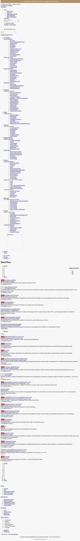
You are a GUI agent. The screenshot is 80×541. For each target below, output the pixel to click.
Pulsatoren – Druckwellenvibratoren (19, 98)
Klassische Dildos (14, 115)
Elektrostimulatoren (15, 88)
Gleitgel (12, 226)
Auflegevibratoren (14, 101)
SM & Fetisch (7, 150)
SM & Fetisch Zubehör (15, 151)
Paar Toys (12, 40)
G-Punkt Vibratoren (15, 96)
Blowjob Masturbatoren (16, 72)
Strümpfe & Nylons (15, 191)
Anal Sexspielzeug (14, 127)
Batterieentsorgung (8, 492)
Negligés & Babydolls (15, 171)
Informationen (4, 497)
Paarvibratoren (13, 43)
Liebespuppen (13, 70)
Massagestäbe (13, 106)
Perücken (12, 194)
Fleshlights (12, 74)
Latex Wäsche (13, 206)
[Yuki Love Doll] (5, 456)
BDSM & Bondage (8, 139)
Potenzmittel (13, 216)
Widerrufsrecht (7, 512)
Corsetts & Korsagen (15, 172)
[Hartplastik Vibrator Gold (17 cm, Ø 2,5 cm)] (12, 336)
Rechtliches (3, 507)
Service (2, 486)
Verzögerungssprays (15, 217)
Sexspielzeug (7, 37)
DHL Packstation (8, 501)
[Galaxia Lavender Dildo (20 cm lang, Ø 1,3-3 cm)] (14, 449)
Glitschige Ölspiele (14, 50)
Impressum (6, 513)
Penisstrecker (13, 78)
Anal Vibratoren (14, 109)
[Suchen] (16, 32)
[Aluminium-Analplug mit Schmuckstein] (11, 324)
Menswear (6, 198)
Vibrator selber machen (15, 110)
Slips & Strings (13, 174)
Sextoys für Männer (9, 68)
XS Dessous (13, 177)
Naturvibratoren (14, 94)
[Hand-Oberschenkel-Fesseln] (8, 441)
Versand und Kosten (9, 499)
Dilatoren (12, 80)
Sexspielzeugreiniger (15, 223)
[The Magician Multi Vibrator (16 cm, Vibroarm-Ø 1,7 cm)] (16, 382)
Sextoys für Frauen (8, 57)
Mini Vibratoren (14, 99)
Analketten (12, 132)
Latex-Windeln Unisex (15, 187)
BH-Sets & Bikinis (14, 163)
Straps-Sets (12, 164)
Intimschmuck (13, 67)
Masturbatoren (13, 71)
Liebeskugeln (13, 63)
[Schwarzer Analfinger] (7, 373)
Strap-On (12, 47)
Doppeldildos (13, 116)
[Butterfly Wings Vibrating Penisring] (10, 367)
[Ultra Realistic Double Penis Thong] (10, 411)
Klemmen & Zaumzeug (16, 153)
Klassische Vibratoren (15, 92)
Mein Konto (10, 11)
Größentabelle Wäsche (9, 503)
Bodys (11, 167)
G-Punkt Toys (13, 65)
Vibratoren (6, 89)
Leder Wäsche (13, 208)
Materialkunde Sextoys (9, 502)
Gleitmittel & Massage (9, 225)
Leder (11, 182)
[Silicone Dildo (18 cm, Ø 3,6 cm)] (9, 295)
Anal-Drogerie (13, 136)
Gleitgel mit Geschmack (16, 227)
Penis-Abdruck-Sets (15, 81)
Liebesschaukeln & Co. (16, 49)
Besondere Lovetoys (9, 82)
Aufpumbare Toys (14, 122)
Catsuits (12, 165)
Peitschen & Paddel (15, 149)
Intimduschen (13, 157)
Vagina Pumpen (14, 61)
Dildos (5, 112)
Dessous (6, 160)
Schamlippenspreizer (15, 54)
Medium (6, 331)
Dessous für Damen (9, 161)
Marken (6, 251)
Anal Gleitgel (13, 229)
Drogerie (6, 210)
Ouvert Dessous (14, 175)
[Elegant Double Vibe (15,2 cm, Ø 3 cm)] (11, 404)
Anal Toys (6, 125)
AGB (5, 510)
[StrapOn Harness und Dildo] (8, 280)
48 (72, 272)
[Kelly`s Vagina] (5, 350)
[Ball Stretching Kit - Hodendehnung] (10, 309)
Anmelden (3, 7)
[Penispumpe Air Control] (7, 433)
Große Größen (13, 178)
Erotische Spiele (14, 51)
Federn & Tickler (14, 146)
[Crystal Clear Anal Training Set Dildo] (10, 317)
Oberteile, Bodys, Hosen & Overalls (19, 201)
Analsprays (13, 219)
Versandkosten (14, 534)
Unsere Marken (7, 505)
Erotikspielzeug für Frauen (16, 58)
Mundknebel (13, 147)
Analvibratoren (13, 129)
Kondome (12, 213)
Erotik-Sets (12, 53)
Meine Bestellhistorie (12, 14)
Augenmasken (13, 143)
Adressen (9, 12)
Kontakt (6, 488)
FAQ (5, 490)
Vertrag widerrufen (8, 494)
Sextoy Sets (13, 84)
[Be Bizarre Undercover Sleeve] (9, 287)
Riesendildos (13, 118)
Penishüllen (13, 46)
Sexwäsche (13, 196)
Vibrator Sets (13, 105)
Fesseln (12, 141)
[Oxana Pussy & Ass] (6, 343)
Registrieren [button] (13, 24)
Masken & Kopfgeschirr (16, 154)
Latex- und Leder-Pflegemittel (17, 185)
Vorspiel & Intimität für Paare (17, 42)
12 (4, 275)
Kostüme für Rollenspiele (16, 188)
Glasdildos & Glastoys (15, 119)
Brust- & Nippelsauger (15, 60)
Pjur (46, 1)
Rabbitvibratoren (14, 102)
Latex (11, 184)
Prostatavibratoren (14, 75)
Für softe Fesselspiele (15, 140)
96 (72, 273)
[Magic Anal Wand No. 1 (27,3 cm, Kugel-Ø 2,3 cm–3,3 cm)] (16, 397)
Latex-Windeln (13, 158)
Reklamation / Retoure (9, 491)
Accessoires (13, 192)
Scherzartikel (13, 56)
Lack (11, 181)
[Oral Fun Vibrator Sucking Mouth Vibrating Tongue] (14, 358)
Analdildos (12, 120)
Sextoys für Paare (8, 39)
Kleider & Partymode (15, 168)
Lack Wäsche (13, 205)
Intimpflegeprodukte (15, 220)
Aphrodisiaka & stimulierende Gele (18, 215)
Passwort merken (9, 23)
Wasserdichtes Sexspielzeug (17, 85)
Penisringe (12, 44)
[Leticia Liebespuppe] (6, 419)
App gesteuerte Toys (15, 87)
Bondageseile (13, 144)
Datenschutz (7, 514)
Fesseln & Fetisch (8, 137)
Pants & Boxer (13, 203)
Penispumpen (13, 77)
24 (74, 268)
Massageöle (13, 230)
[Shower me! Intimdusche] (7, 302)
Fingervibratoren (14, 103)
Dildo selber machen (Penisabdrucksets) (20, 123)
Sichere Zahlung (5, 517)
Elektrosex (12, 156)
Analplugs (12, 133)
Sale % (5, 252)
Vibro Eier (12, 64)
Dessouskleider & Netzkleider (17, 170)
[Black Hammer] (5, 389)
